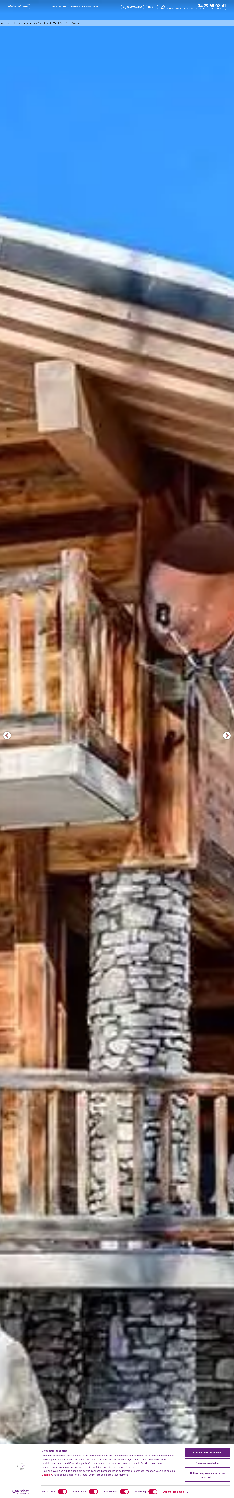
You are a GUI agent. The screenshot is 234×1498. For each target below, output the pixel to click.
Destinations (60, 6)
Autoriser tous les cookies (207, 1452)
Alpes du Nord (44, 23)
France (32, 23)
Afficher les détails (173, 1491)
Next (226, 735)
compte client (134, 7)
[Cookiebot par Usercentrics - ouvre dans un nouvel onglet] (21, 1491)
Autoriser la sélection (207, 1463)
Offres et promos (80, 6)
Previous (7, 735)
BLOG (96, 6)
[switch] (93, 1491)
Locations (22, 23)
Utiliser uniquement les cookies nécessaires (207, 1475)
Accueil (11, 23)
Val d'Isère (58, 23)
